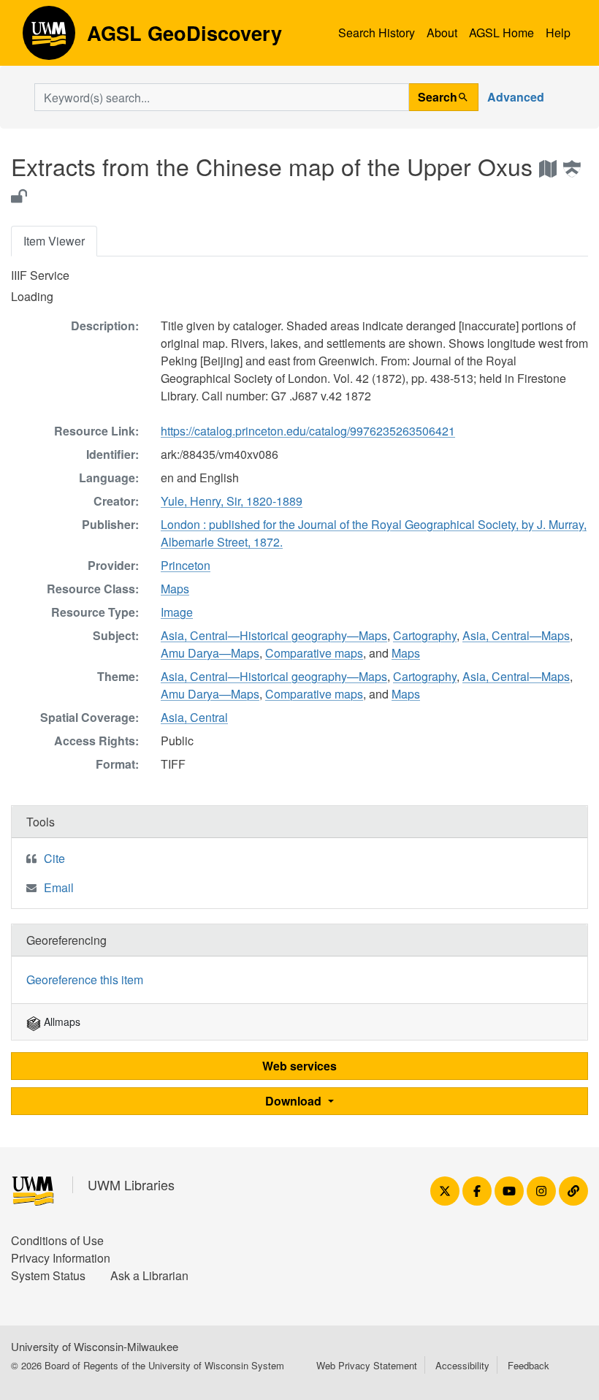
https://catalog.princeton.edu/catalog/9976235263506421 (308, 430)
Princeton (185, 565)
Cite (54, 858)
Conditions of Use (57, 1240)
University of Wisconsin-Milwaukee (94, 1346)
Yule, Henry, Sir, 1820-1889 (231, 500)
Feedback (528, 1365)
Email (59, 887)
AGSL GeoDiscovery (48, 38)
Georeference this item (84, 979)
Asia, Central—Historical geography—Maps (274, 635)
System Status (48, 1275)
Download (294, 1100)
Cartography (425, 635)
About (442, 32)
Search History (376, 32)
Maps (175, 588)
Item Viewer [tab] (54, 240)
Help (558, 32)
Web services (299, 1065)
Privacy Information (60, 1257)
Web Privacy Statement (366, 1365)
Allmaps (60, 1021)
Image (177, 612)
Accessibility (462, 1365)
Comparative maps (314, 652)
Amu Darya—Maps (210, 652)
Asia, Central (194, 717)
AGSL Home (501, 32)
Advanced (515, 96)
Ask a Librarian (149, 1275)
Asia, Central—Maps (516, 635)
